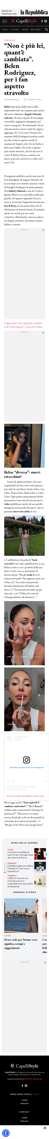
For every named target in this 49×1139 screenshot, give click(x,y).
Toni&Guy (11, 863)
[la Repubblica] (34, 13)
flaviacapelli (12, 100)
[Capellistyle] (24, 21)
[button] (4, 862)
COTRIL (10, 850)
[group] (5, 29)
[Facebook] (42, 21)
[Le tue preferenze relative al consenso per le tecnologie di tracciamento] (46, 854)
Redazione (24, 1103)
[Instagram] (45, 21)
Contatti (24, 1100)
